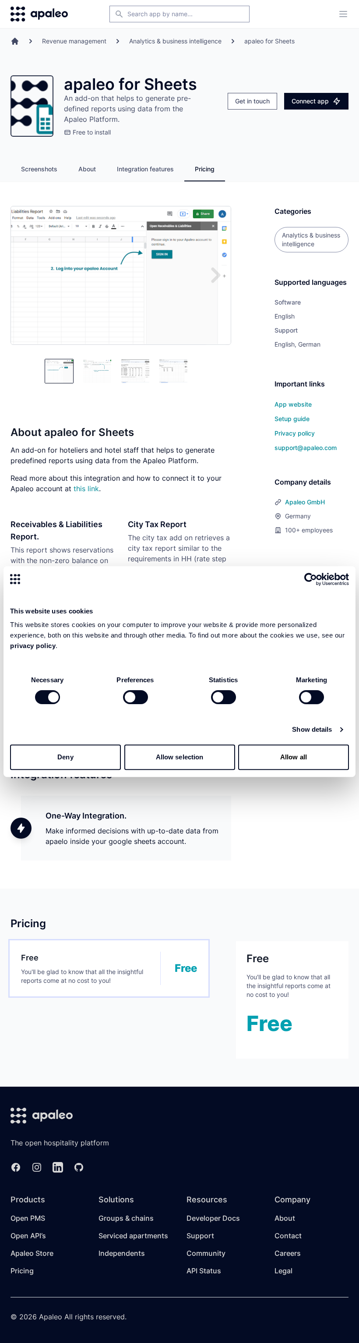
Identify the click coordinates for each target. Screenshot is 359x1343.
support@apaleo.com (306, 447)
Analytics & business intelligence (175, 41)
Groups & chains (126, 1218)
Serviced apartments (133, 1235)
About (87, 169)
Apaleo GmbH (305, 502)
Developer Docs (213, 1218)
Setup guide (292, 418)
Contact (288, 1235)
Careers (288, 1253)
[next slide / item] (216, 275)
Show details (312, 729)
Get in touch (252, 101)
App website (293, 404)
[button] (59, 371)
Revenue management (74, 41)
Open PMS (28, 1218)
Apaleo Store (32, 1253)
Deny (65, 757)
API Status (204, 1270)
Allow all (293, 757)
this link (86, 488)
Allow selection (180, 757)
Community (206, 1253)
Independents (122, 1253)
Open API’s (28, 1235)
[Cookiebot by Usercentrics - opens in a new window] (310, 579)
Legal (283, 1270)
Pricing (205, 169)
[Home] (15, 41)
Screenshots (39, 169)
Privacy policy (295, 433)
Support (200, 1235)
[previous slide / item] (26, 371)
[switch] (135, 697)
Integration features (145, 169)
